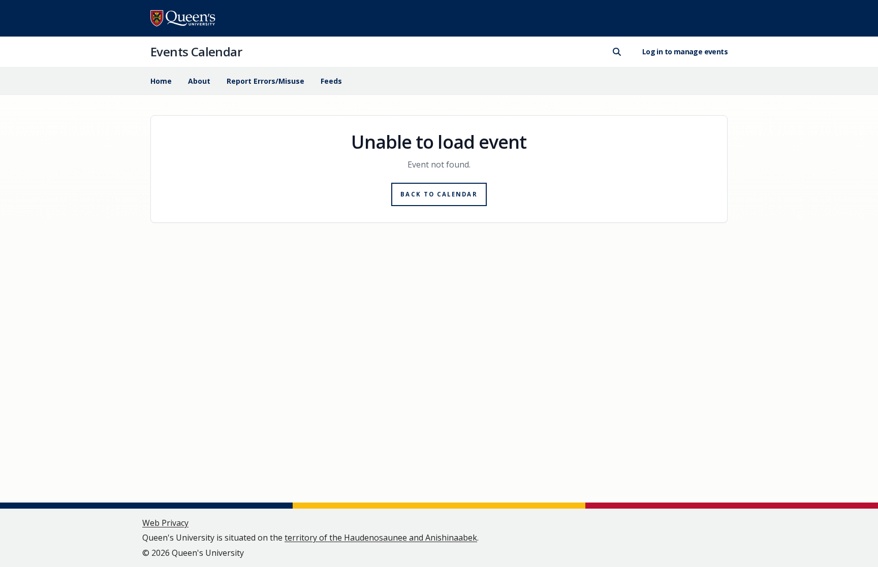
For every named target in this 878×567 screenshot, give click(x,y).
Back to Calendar (438, 194)
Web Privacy (165, 522)
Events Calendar (196, 51)
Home (161, 81)
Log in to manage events (685, 51)
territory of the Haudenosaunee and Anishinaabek (381, 537)
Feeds (331, 81)
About (199, 81)
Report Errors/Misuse (265, 81)
